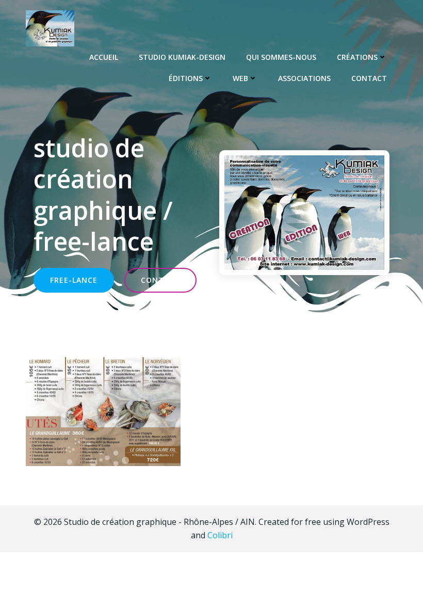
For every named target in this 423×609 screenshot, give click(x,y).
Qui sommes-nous (281, 57)
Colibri (220, 535)
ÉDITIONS (186, 78)
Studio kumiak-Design (182, 57)
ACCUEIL (103, 57)
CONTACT (369, 78)
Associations (304, 78)
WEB (240, 78)
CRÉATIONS (357, 57)
